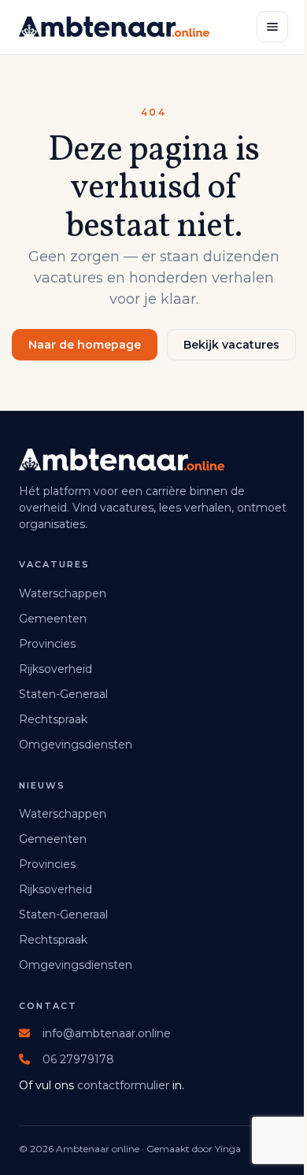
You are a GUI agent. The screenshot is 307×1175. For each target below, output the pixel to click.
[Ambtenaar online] (114, 27)
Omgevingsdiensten (75, 744)
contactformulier (123, 1085)
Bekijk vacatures (231, 345)
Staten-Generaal (63, 694)
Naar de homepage (84, 345)
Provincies (47, 644)
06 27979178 (78, 1059)
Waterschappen (62, 593)
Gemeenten (53, 619)
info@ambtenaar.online (107, 1033)
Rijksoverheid (55, 669)
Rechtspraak (53, 719)
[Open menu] (272, 26)
